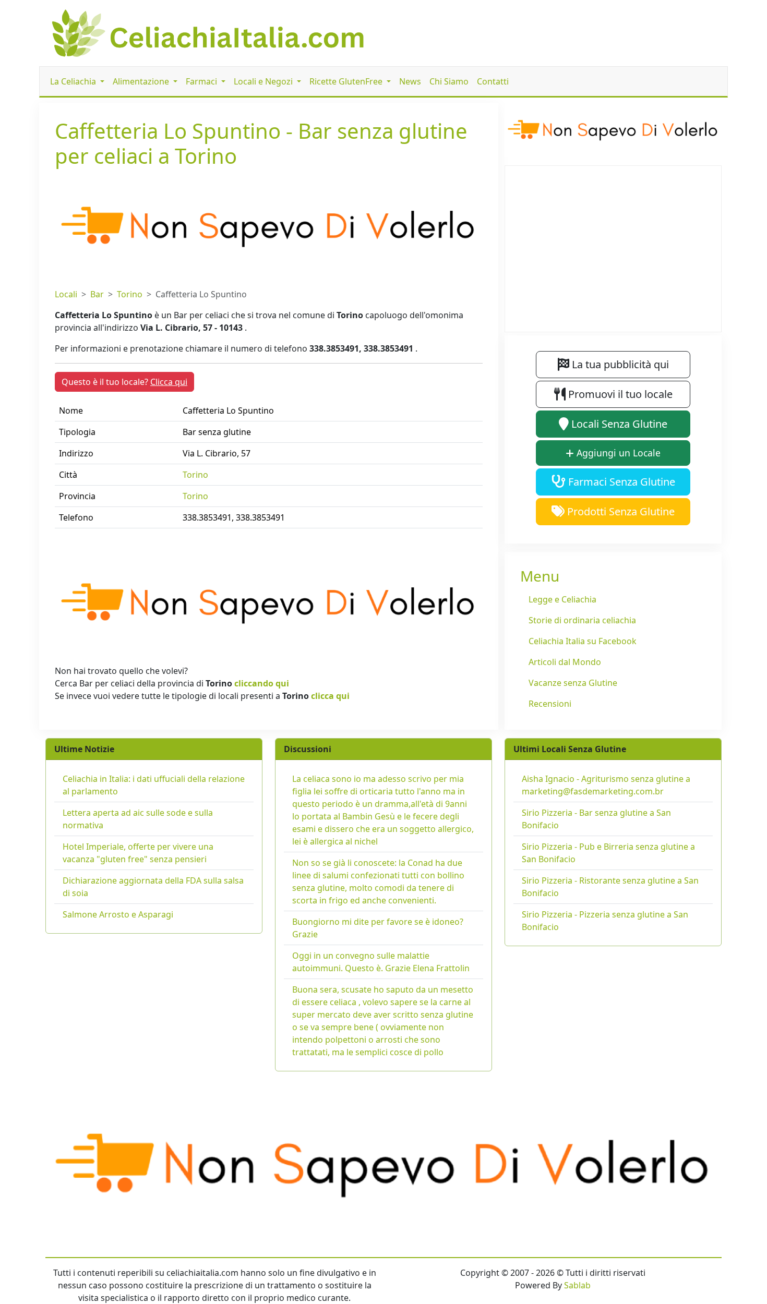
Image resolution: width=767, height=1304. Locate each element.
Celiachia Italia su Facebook (583, 641)
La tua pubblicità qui (619, 364)
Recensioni (550, 703)
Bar (97, 294)
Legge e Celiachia (562, 599)
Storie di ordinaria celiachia (582, 620)
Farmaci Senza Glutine (620, 482)
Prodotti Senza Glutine (620, 511)
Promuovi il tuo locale (619, 394)
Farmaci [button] (202, 81)
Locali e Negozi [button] (264, 81)
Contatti (493, 81)
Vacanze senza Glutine (573, 683)
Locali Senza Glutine (618, 424)
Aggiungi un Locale (617, 452)
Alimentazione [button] (142, 81)
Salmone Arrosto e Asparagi (118, 914)
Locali (66, 294)
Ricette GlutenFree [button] (347, 81)
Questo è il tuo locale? (124, 382)
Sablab (577, 1285)
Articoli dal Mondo (565, 662)
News (410, 81)
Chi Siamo (449, 81)
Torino (129, 294)
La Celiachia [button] (74, 81)
